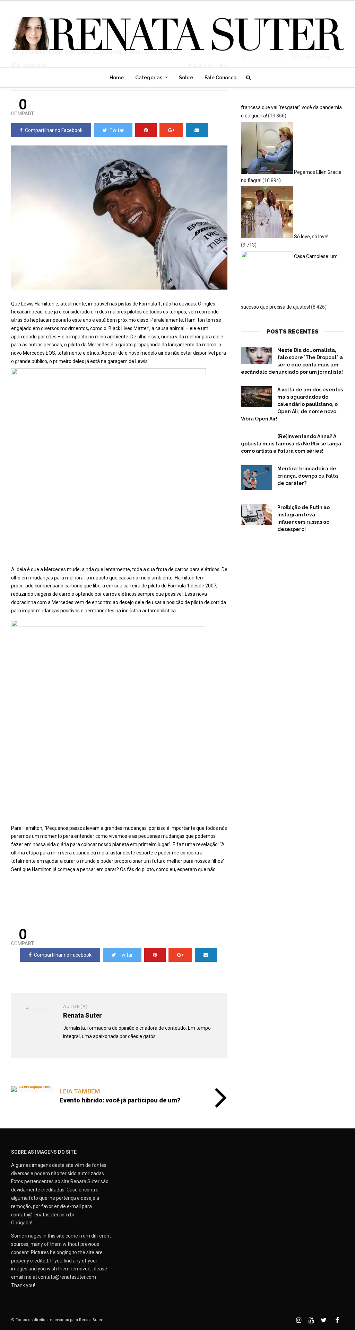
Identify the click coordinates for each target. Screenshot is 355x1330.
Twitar (117, 130)
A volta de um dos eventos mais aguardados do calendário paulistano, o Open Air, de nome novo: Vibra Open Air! (292, 404)
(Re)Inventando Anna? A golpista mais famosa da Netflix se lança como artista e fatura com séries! (291, 444)
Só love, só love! (311, 236)
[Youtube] (311, 1320)
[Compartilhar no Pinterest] (146, 130)
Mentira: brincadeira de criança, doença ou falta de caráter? (307, 476)
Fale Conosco (220, 77)
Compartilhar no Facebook (54, 130)
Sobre (186, 77)
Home (117, 77)
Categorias (148, 77)
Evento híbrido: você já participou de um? (120, 1100)
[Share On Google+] (171, 130)
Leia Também (80, 1091)
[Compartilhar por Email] (197, 130)
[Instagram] (298, 1320)
